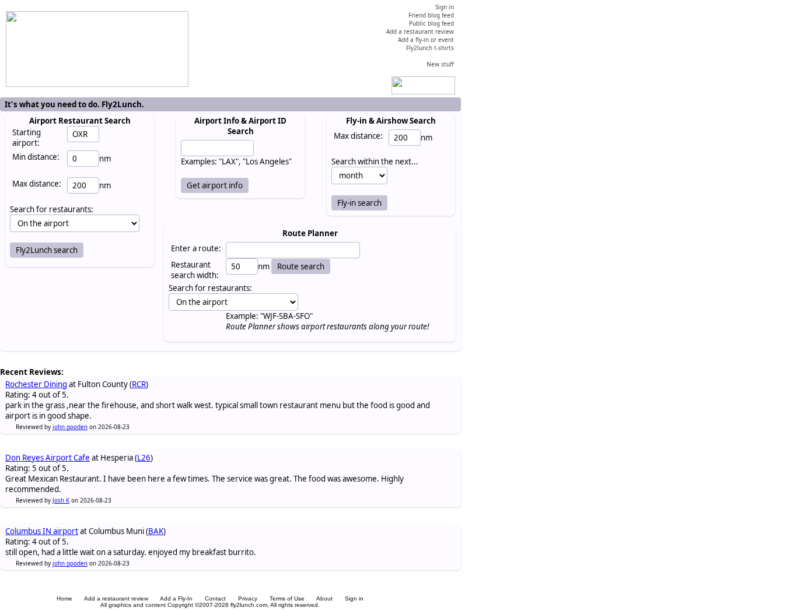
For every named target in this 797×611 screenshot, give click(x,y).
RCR (139, 384)
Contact (215, 598)
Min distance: (36, 157)
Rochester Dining (36, 384)
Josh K (61, 500)
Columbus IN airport (41, 531)
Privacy (247, 598)
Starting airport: (26, 137)
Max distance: (36, 183)
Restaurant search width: (195, 269)
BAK (155, 531)
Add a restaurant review (116, 598)
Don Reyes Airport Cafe (47, 457)
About (324, 598)
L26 (144, 457)
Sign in (354, 598)
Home (64, 598)
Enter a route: (196, 248)
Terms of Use (287, 598)
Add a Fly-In (176, 598)
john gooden (70, 427)
